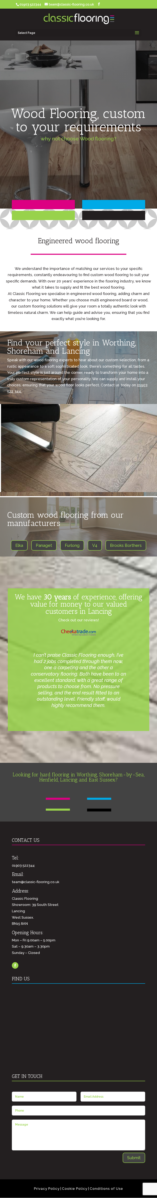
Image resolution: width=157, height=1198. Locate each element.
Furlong (72, 545)
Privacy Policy (46, 1189)
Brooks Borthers (126, 545)
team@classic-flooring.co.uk (35, 882)
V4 (94, 545)
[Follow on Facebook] (15, 965)
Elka (19, 545)
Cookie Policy (74, 1189)
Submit (134, 1157)
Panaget (44, 545)
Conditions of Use (106, 1189)
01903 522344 (30, 4)
